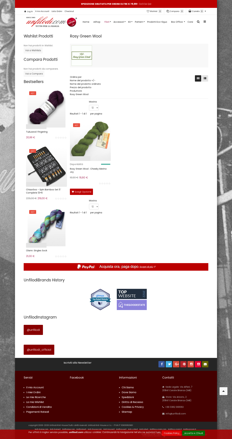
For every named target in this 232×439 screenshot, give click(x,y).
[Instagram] (190, 364)
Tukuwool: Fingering (37, 131)
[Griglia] (198, 78)
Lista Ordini (57, 11)
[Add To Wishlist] (107, 191)
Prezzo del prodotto (80, 87)
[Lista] (205, 78)
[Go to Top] (223, 391)
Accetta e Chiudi (193, 433)
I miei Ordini (33, 392)
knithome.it (81, 429)
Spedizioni (128, 397)
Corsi (190, 21)
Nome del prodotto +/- (82, 80)
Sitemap (127, 412)
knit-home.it (55, 429)
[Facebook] (161, 364)
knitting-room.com (158, 429)
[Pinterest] (183, 364)
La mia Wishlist (35, 402)
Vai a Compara (34, 73)
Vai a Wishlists (33, 50)
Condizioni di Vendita (39, 407)
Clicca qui (145, 4)
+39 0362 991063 (174, 407)
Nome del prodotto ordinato (85, 84)
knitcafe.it (144, 429)
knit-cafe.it (133, 429)
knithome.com (68, 429)
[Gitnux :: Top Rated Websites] (100, 299)
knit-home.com (41, 429)
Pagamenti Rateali (37, 412)
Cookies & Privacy (133, 407)
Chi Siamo (128, 387)
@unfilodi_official (39, 350)
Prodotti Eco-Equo (157, 21)
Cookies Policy (171, 433)
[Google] (176, 364)
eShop (96, 21)
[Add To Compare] (101, 191)
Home (86, 21)
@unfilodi (33, 330)
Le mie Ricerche (36, 397)
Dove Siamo (129, 392)
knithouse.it (121, 429)
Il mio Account (42, 11)
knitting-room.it (175, 429)
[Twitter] (169, 364)
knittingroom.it (189, 429)
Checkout (69, 11)
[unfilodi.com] (51, 23)
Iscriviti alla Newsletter (78, 363)
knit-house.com (95, 429)
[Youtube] (198, 364)
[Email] (205, 364)
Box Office (177, 21)
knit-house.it (109, 429)
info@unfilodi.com (175, 413)
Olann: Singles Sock (36, 250)
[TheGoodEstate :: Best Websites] (132, 299)
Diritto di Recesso (132, 402)
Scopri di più (146, 266)
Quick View (60, 159)
